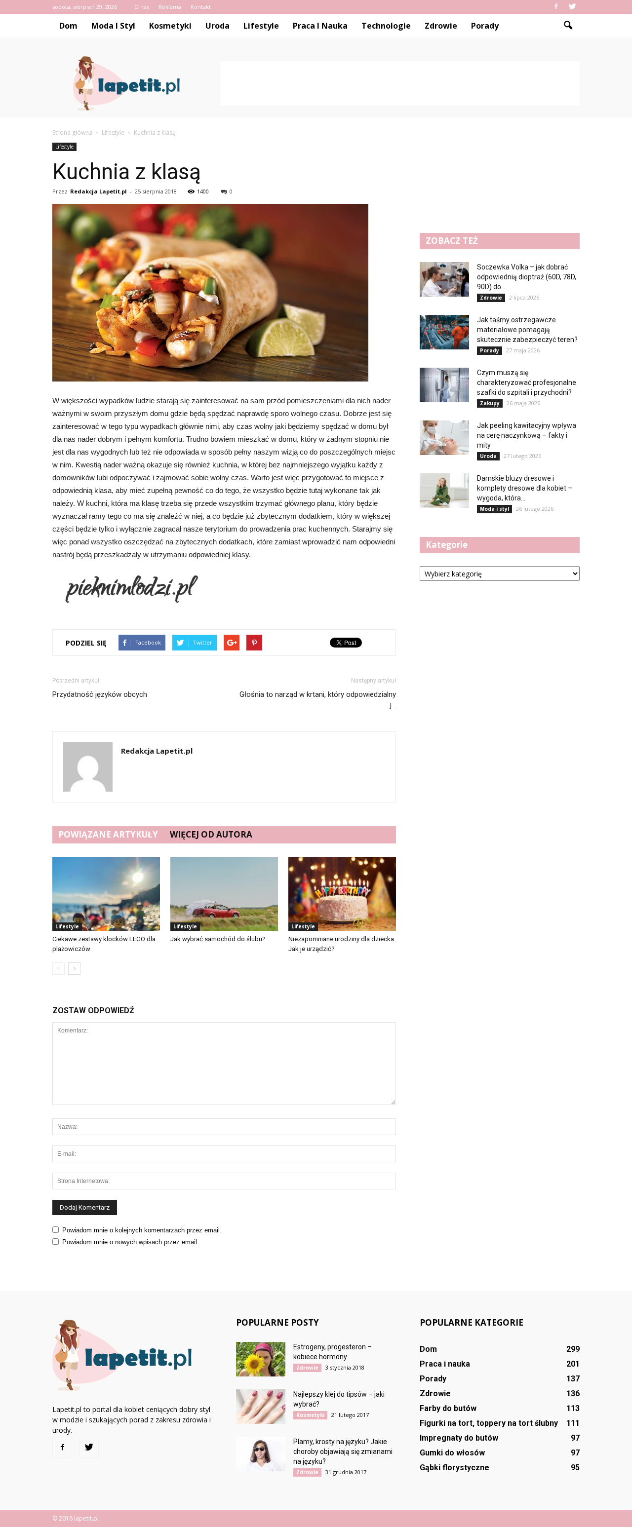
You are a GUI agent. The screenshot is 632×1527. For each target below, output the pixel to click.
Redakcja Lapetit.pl (98, 191)
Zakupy (490, 403)
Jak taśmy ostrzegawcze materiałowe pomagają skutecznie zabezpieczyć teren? (527, 330)
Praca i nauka (320, 25)
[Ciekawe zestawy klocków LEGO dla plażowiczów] (106, 894)
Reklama (169, 6)
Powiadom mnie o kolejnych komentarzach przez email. (142, 1230)
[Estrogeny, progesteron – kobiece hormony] (260, 1359)
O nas (141, 6)
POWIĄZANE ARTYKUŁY (108, 834)
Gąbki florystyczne (454, 1467)
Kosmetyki (170, 25)
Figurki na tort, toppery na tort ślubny (489, 1423)
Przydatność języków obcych (99, 694)
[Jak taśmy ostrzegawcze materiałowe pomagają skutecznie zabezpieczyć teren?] (444, 332)
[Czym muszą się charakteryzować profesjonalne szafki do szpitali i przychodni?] (444, 385)
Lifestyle (261, 25)
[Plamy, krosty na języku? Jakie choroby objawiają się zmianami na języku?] (260, 1454)
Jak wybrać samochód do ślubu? (218, 939)
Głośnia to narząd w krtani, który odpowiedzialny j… (317, 699)
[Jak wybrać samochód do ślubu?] (224, 894)
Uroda (217, 25)
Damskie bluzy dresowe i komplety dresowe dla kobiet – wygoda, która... (524, 488)
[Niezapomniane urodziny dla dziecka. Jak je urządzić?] (342, 894)
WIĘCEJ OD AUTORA (211, 834)
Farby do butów (448, 1408)
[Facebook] (556, 7)
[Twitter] (572, 7)
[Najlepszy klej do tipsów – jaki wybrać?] (260, 1406)
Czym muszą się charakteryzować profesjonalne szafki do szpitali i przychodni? (526, 382)
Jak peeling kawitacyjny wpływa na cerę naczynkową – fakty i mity (526, 435)
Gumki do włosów (452, 1452)
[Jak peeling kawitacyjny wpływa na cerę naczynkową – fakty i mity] (444, 437)
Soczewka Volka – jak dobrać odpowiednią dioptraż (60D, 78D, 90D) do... (526, 277)
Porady (485, 25)
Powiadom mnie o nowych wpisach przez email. (130, 1242)
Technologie (386, 25)
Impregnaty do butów (459, 1438)
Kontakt (201, 6)
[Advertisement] (400, 83)
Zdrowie (441, 25)
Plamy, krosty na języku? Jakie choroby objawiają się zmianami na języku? (343, 1451)
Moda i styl (113, 25)
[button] (568, 26)
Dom (68, 25)
